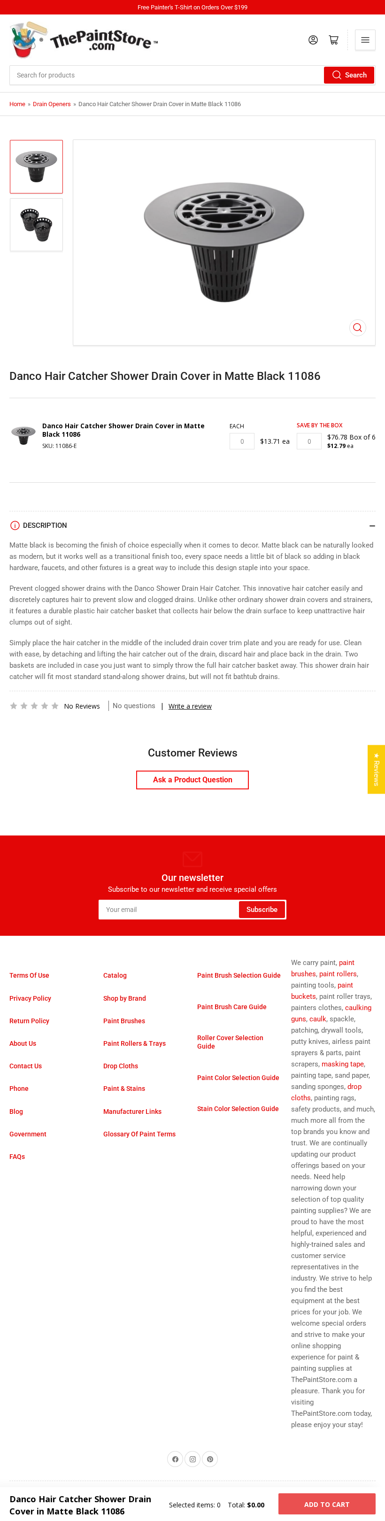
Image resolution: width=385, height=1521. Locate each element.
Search (356, 75)
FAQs (17, 1156)
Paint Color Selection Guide (238, 1077)
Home (17, 104)
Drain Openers (52, 104)
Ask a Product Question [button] (192, 779)
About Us (22, 1043)
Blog (16, 1111)
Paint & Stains (124, 1088)
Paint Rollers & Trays (134, 1043)
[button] (34, 706)
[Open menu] (365, 40)
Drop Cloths (120, 1066)
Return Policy (29, 1021)
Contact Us (25, 1066)
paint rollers (338, 974)
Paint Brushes (124, 1021)
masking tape (343, 1064)
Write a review (190, 706)
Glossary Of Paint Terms (139, 1134)
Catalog (115, 975)
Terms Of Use (29, 975)
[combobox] (192, 75)
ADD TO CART (327, 1504)
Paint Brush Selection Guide (239, 975)
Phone (19, 1088)
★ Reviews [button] (376, 769)
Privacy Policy (30, 998)
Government (27, 1134)
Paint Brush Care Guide (232, 1007)
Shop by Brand (124, 998)
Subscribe (261, 909)
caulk (317, 1019)
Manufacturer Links (132, 1111)
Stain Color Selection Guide (238, 1108)
